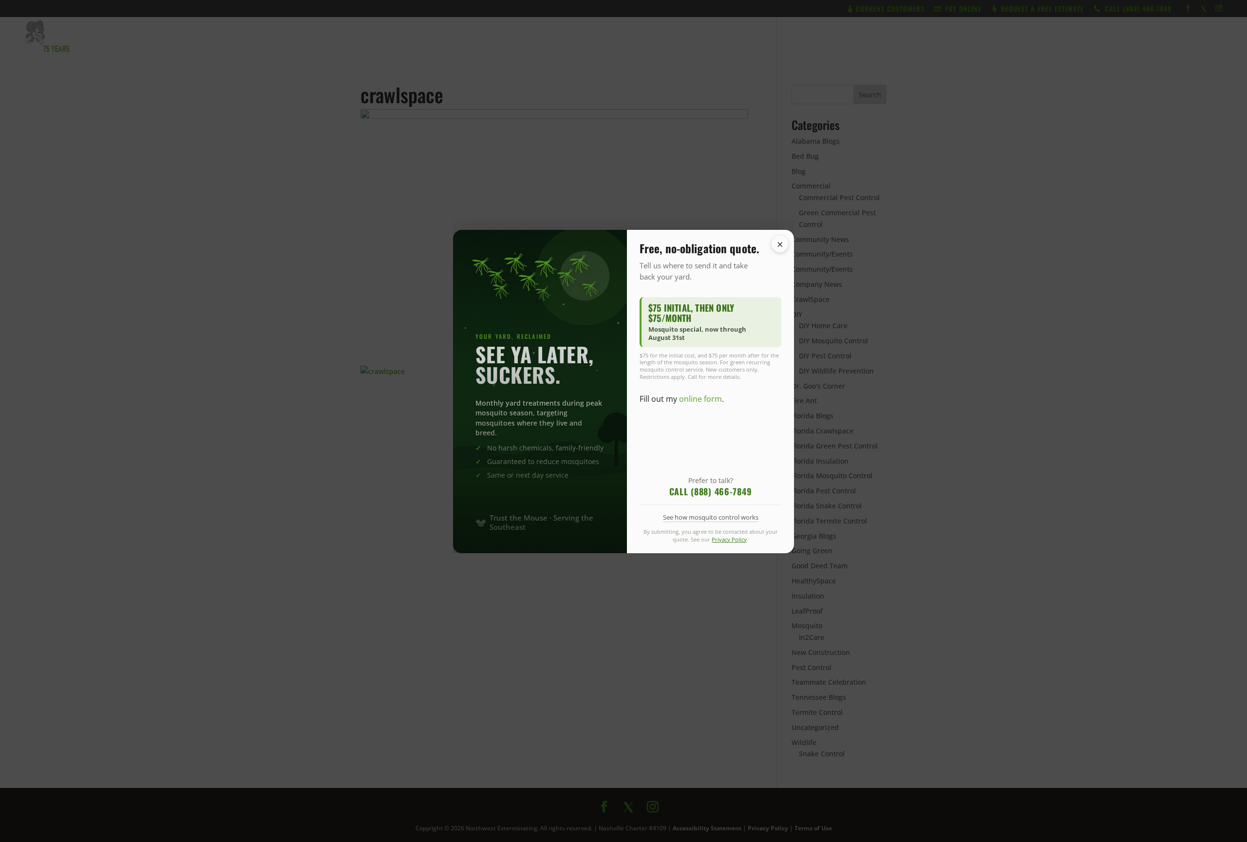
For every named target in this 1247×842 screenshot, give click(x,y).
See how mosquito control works (710, 551)
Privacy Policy (729, 574)
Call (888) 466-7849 (710, 526)
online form (700, 433)
